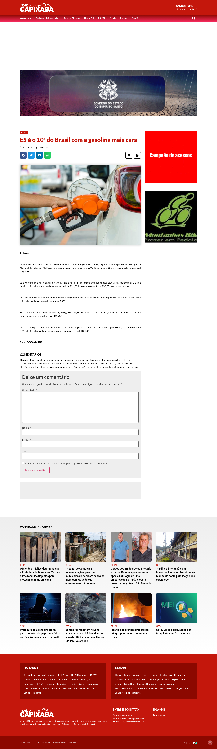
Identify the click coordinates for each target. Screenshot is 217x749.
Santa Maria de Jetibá (146, 688)
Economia (64, 679)
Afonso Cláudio (122, 674)
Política (123, 18)
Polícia (113, 18)
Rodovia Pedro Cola (84, 688)
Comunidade (39, 679)
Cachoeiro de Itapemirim (47, 18)
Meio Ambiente (32, 688)
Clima (27, 679)
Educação (85, 679)
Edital (75, 679)
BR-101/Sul (62, 674)
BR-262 (101, 18)
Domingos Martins (159, 679)
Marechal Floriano (71, 18)
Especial (50, 683)
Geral (82, 683)
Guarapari (92, 683)
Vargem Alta (25, 18)
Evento (72, 683)
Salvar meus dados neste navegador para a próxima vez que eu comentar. (66, 463)
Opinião (135, 18)
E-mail (26, 439)
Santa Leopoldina (123, 688)
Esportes (61, 683)
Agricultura (29, 674)
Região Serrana (166, 683)
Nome (26, 428)
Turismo (37, 692)
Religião (67, 688)
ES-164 (39, 683)
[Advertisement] (108, 43)
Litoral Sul (89, 18)
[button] (193, 18)
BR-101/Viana (78, 674)
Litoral (118, 683)
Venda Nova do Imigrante (128, 692)
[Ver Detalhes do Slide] (108, 93)
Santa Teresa (166, 688)
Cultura (52, 679)
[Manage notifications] (210, 742)
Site (24, 451)
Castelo (119, 679)
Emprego (28, 683)
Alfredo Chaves (141, 674)
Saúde (27, 692)
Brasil (155, 674)
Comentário (29, 390)
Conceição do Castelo (136, 679)
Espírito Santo (179, 679)
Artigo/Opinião (46, 674)
